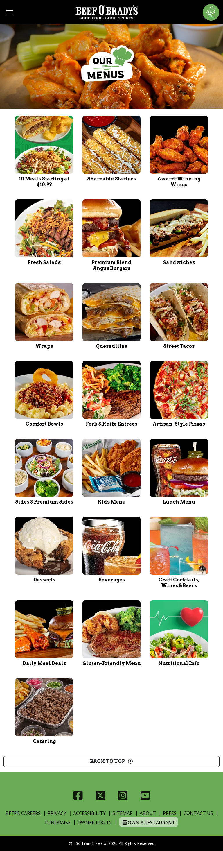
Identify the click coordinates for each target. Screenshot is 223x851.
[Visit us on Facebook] (78, 795)
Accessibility (89, 813)
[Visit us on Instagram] (123, 795)
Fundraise (58, 822)
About (148, 813)
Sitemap (123, 813)
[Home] (107, 12)
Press (170, 813)
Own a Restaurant (151, 822)
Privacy (57, 813)
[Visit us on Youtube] (145, 795)
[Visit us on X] (100, 795)
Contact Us (198, 813)
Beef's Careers (23, 813)
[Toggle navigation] (9, 12)
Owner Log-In (95, 822)
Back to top (108, 761)
